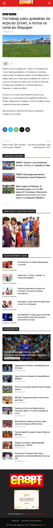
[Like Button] (5, 63)
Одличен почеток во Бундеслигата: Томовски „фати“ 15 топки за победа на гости (31, 410)
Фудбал (12, 9)
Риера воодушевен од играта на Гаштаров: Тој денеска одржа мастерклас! (31, 290)
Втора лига (6, 168)
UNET (44, 525)
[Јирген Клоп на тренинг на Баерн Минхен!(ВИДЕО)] (7, 378)
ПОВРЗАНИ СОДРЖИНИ (13, 156)
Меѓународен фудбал (12, 358)
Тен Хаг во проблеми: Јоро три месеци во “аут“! (39, 146)
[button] (4, 3)
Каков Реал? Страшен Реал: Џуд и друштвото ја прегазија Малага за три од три (32, 455)
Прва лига (20, 9)
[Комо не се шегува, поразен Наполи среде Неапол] (7, 389)
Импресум (15, 521)
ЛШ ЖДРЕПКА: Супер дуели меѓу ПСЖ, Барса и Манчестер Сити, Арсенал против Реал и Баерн (34, 317)
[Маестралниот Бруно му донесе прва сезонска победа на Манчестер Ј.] (7, 424)
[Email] (21, 129)
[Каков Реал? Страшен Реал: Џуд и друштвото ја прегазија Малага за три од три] (7, 456)
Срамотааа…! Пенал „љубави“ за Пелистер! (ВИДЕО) (31, 276)
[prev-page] (4, 204)
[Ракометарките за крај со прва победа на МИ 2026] (7, 434)
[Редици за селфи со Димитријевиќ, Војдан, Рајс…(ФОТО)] (7, 445)
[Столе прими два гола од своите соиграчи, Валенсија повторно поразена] (26, 347)
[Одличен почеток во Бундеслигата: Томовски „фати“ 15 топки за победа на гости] (7, 410)
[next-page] (7, 204)
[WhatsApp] (16, 129)
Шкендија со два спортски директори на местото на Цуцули (34, 303)
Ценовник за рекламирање (31, 521)
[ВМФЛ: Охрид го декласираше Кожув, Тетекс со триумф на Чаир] (8, 165)
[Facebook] (4, 129)
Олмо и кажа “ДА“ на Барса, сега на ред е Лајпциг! (14, 146)
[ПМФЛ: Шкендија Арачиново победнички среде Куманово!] (8, 177)
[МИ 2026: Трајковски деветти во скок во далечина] (7, 400)
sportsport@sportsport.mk (34, 514)
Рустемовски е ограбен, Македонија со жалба (33, 263)
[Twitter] (10, 129)
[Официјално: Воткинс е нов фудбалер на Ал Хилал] (7, 368)
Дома (4, 9)
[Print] (27, 129)
